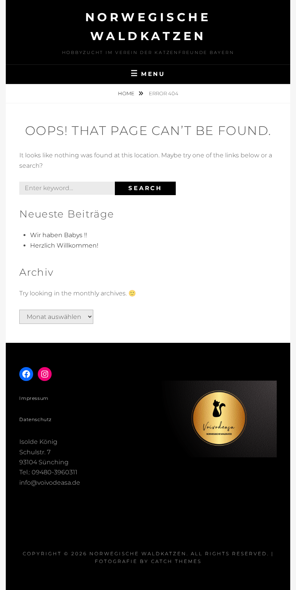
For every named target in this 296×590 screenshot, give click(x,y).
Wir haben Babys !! (58, 235)
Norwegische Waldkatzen (138, 553)
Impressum (33, 398)
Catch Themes (176, 561)
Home (127, 93)
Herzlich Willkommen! (64, 245)
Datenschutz (35, 419)
